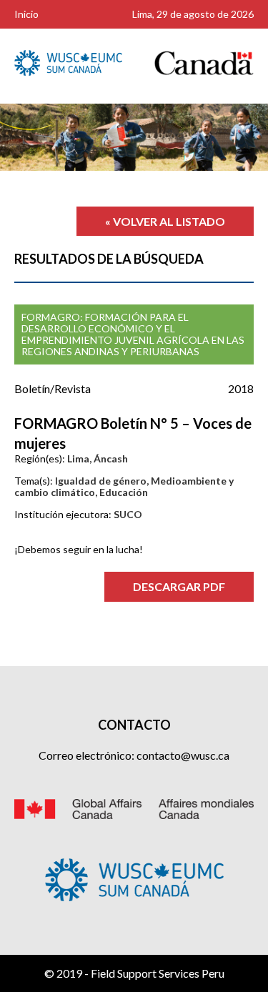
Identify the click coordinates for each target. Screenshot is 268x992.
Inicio (26, 14)
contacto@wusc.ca (183, 755)
